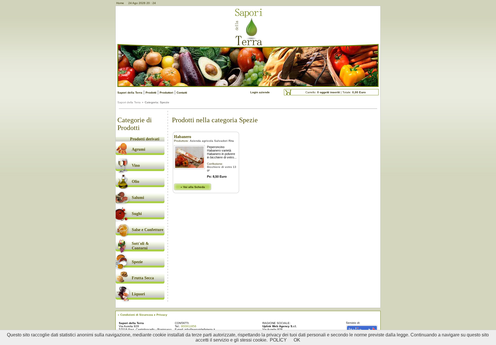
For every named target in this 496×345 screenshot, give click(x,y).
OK (297, 340)
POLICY (278, 340)
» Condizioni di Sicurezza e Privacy (142, 314)
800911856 (188, 326)
